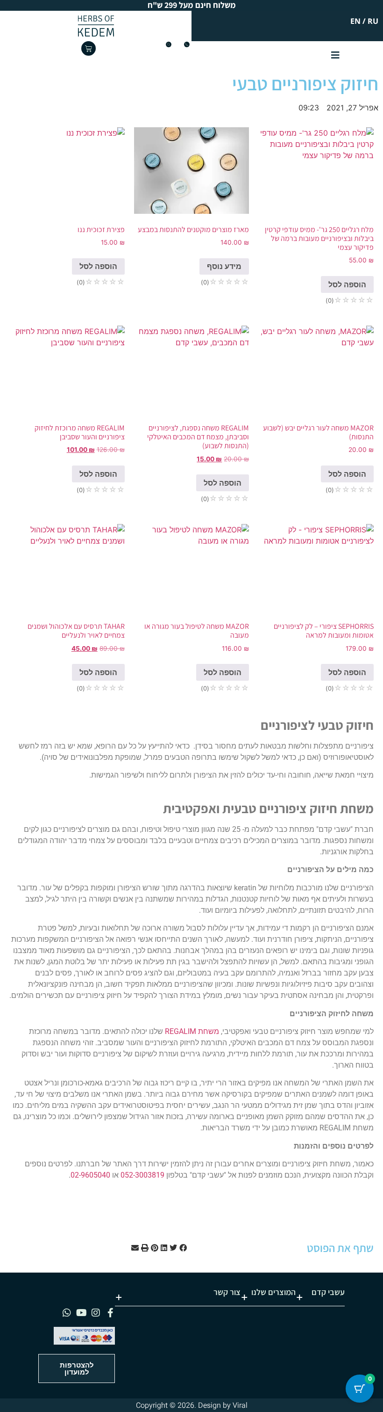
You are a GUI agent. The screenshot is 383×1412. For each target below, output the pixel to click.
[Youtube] (81, 1312)
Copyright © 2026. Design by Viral (192, 1405)
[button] (183, 1247)
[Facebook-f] (110, 1312)
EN (355, 21)
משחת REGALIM (192, 1031)
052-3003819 (142, 1175)
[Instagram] (95, 1312)
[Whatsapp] (66, 1312)
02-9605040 (90, 1175)
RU (373, 21)
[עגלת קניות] (88, 48)
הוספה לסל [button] (347, 284)
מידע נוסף (224, 266)
